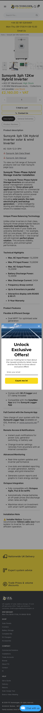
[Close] (39, 326)
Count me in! (21, 381)
